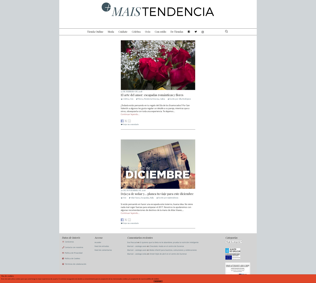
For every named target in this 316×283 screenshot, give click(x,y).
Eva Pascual (132, 242)
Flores (140, 99)
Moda (111, 31)
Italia (152, 198)
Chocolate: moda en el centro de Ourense (166, 246)
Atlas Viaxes (135, 198)
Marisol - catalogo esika (137, 254)
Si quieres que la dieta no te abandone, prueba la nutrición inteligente (169, 242)
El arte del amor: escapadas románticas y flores (152, 95)
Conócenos (69, 242)
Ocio (147, 31)
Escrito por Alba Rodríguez (180, 99)
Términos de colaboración (75, 264)
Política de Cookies (72, 258)
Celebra (136, 31)
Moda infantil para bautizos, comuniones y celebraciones (173, 250)
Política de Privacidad (73, 253)
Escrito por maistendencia (168, 198)
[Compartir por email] (129, 120)
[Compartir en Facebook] (122, 120)
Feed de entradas (102, 246)
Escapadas (145, 198)
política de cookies (153, 279)
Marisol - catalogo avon (136, 246)
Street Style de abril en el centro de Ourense (168, 254)
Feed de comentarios (103, 250)
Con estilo (160, 31)
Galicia (162, 99)
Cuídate (122, 31)
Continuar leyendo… (130, 114)
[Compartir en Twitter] (125, 120)
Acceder (98, 242)
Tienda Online (95, 31)
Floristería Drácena (151, 99)
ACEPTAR (158, 281)
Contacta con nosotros (73, 247)
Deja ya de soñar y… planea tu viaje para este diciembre (157, 194)
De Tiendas (177, 31)
